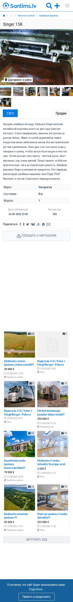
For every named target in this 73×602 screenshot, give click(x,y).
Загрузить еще (36, 539)
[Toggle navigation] (66, 5)
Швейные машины (48, 15)
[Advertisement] (36, 290)
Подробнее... (36, 589)
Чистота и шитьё (26, 15)
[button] (3, 57)
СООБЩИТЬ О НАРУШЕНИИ (38, 235)
